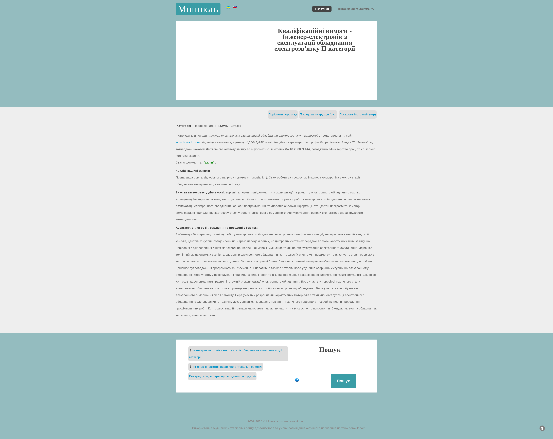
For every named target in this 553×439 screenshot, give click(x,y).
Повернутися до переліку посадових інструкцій (222, 376)
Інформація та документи (356, 9)
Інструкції (322, 9)
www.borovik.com (188, 142)
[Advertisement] (276, 75)
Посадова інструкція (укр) (357, 114)
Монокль (198, 9)
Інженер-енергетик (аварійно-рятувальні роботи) (227, 366)
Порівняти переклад (282, 114)
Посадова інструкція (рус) (318, 114)
